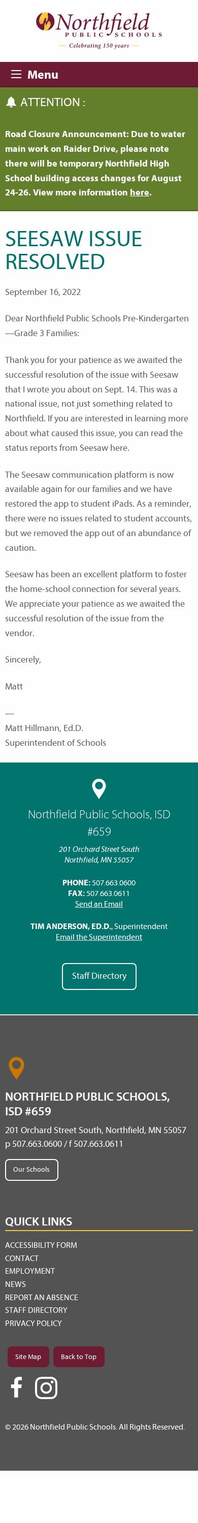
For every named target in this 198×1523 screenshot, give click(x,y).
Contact (22, 1258)
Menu (19, 73)
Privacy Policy (33, 1323)
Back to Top (78, 1356)
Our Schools (31, 1169)
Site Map (28, 1356)
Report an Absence (41, 1297)
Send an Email (99, 904)
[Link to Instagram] (46, 1388)
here (139, 192)
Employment (30, 1271)
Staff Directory (99, 976)
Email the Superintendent (99, 937)
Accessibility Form (41, 1245)
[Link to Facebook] (16, 1392)
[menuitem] (99, 1245)
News (15, 1284)
